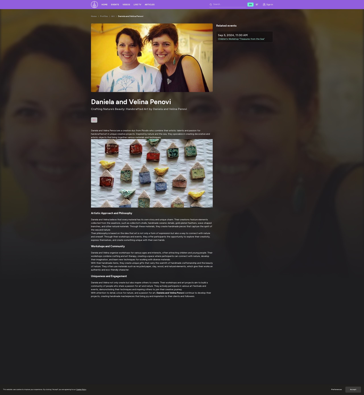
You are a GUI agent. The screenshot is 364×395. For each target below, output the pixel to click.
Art (113, 16)
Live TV (137, 4)
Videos (126, 4)
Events (115, 4)
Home (104, 4)
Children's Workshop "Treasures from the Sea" (241, 39)
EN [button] (250, 4)
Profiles (104, 16)
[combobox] (227, 4)
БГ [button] (257, 4)
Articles (150, 4)
